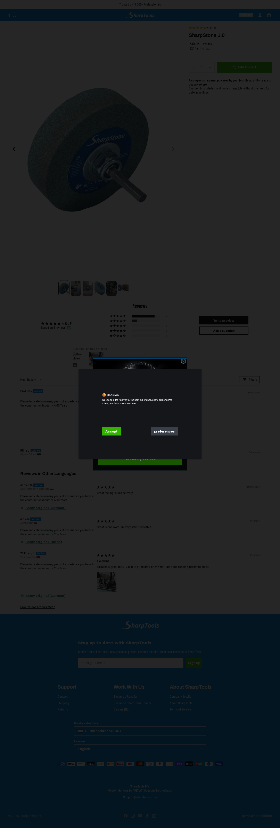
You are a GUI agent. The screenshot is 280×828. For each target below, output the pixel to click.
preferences (164, 431)
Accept (111, 431)
